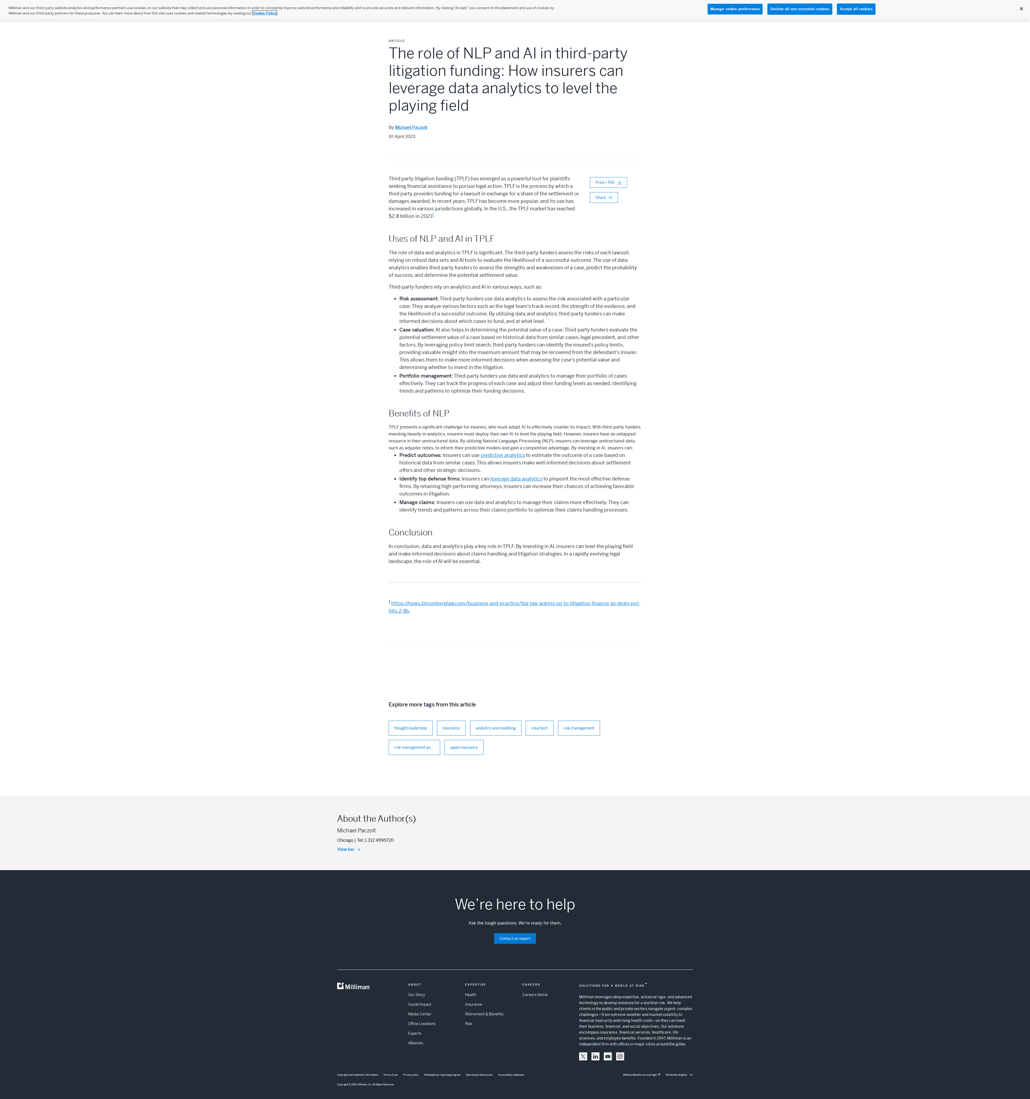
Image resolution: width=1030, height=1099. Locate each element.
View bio (345, 849)
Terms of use (390, 1074)
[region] (515, 9)
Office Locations (422, 1023)
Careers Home (535, 994)
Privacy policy (411, 1074)
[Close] (1021, 9)
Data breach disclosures (479, 1074)
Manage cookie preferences (735, 9)
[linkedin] (595, 1056)
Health (470, 994)
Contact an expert (515, 938)
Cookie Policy (265, 13)
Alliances (415, 1043)
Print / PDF (605, 182)
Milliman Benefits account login (640, 1074)
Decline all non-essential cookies (799, 9)
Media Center (420, 1014)
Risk (468, 1023)
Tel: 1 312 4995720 (375, 840)
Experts (414, 1033)
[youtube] (608, 1056)
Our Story (416, 994)
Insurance (473, 1004)
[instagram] (620, 1056)
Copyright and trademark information (357, 1074)
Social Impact (419, 1004)
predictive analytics (503, 455)
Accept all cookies (856, 9)
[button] (583, 1056)
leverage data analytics (516, 479)
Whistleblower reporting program (442, 1074)
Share (600, 197)
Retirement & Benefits (484, 1014)
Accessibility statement (511, 1074)
